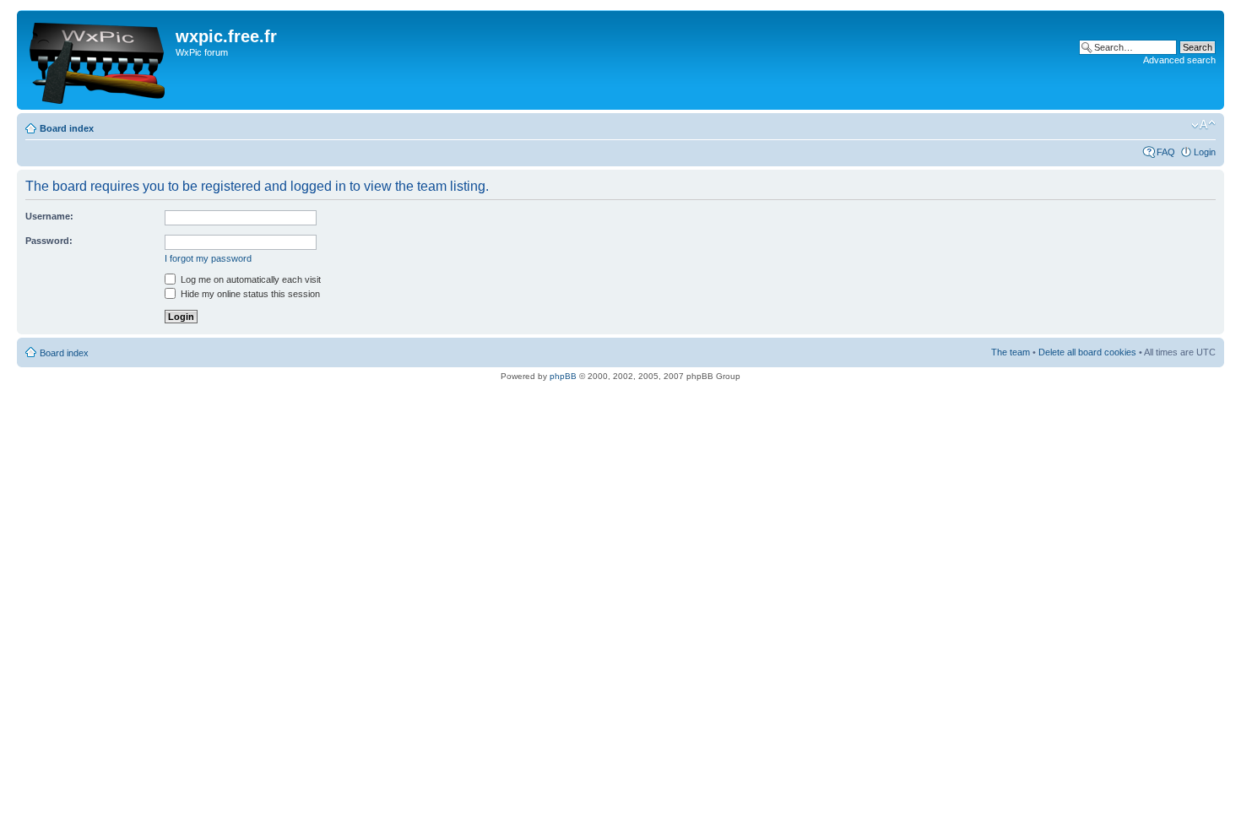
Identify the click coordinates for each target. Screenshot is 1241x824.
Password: (49, 241)
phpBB (563, 376)
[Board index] (98, 60)
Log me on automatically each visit (249, 279)
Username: (49, 216)
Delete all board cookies (1087, 352)
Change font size (1203, 125)
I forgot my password (208, 258)
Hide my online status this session (249, 294)
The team (1010, 352)
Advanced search (1179, 60)
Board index (67, 128)
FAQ (1166, 152)
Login (1205, 152)
